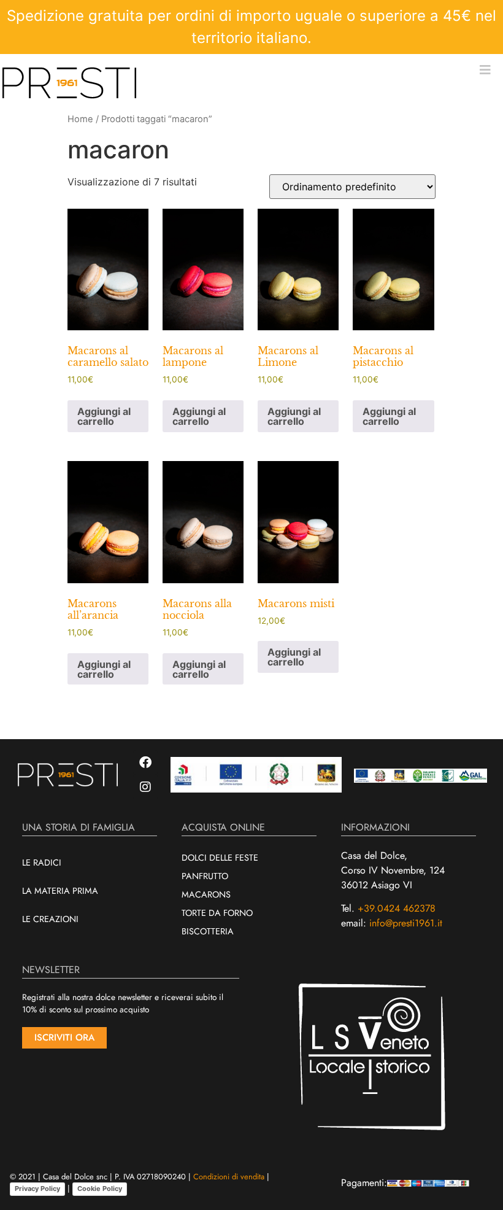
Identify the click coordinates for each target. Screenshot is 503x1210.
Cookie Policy (99, 1188)
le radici (41, 862)
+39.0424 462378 (397, 908)
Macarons (206, 894)
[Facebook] (145, 762)
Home (80, 119)
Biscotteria (208, 931)
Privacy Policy (37, 1188)
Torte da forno (217, 913)
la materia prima (60, 891)
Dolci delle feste (220, 857)
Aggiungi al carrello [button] (104, 416)
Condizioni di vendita (228, 1176)
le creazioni (50, 919)
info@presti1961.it (405, 923)
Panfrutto (205, 876)
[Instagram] (145, 787)
